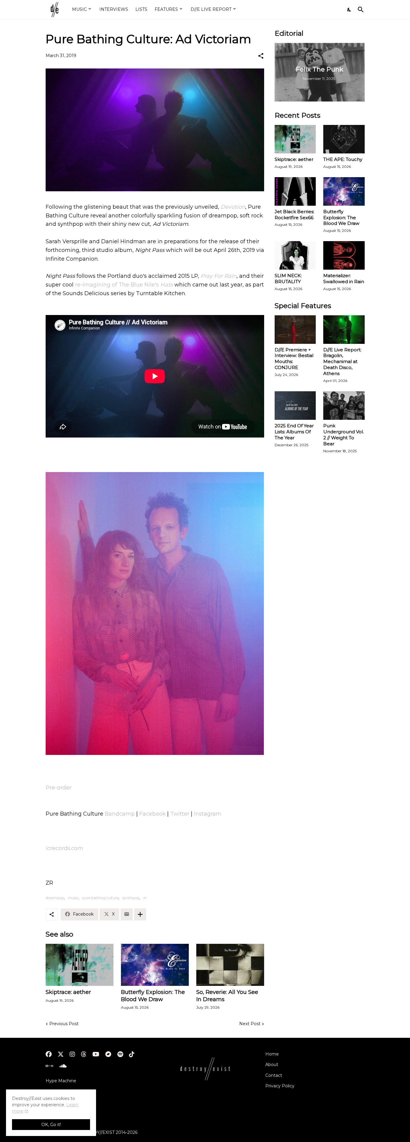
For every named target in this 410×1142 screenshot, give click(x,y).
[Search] (359, 10)
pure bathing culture (100, 897)
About (271, 1064)
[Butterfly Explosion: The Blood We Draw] (155, 965)
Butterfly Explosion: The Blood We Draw (153, 996)
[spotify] (120, 1054)
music (73, 897)
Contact (273, 1075)
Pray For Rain (218, 276)
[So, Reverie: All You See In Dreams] (230, 965)
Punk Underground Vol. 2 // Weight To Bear (343, 435)
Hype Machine (61, 1080)
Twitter (179, 813)
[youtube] (95, 1054)
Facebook (152, 813)
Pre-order (58, 787)
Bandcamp (120, 813)
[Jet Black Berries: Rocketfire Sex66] (295, 191)
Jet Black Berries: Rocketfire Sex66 (294, 214)
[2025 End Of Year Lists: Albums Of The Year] (295, 405)
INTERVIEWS (113, 9)
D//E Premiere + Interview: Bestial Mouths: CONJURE (294, 359)
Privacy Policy (279, 1086)
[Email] (127, 914)
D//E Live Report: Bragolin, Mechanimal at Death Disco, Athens (342, 362)
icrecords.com (64, 848)
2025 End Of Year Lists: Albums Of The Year (294, 432)
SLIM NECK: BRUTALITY (288, 278)
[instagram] (72, 1054)
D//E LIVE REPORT (211, 9)
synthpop (130, 897)
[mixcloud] (49, 1066)
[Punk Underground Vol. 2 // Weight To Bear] (344, 405)
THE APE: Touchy (342, 159)
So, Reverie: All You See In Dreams (227, 996)
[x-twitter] (61, 1054)
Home (272, 1054)
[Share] (261, 56)
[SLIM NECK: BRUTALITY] (295, 255)
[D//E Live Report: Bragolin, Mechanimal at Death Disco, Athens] (344, 329)
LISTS (141, 9)
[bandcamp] (108, 1054)
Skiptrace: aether (68, 992)
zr (145, 897)
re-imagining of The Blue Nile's (124, 284)
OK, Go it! (51, 1124)
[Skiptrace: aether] (79, 965)
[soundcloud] (63, 1066)
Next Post (250, 1023)
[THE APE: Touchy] (344, 139)
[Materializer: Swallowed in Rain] (344, 255)
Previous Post (64, 1023)
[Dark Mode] (349, 10)
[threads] (83, 1054)
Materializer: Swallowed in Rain (343, 278)
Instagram (208, 813)
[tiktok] (131, 1054)
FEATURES (166, 9)
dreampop (55, 897)
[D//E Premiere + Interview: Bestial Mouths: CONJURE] (295, 329)
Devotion (233, 207)
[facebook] (49, 1054)
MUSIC (79, 9)
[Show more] (140, 914)
